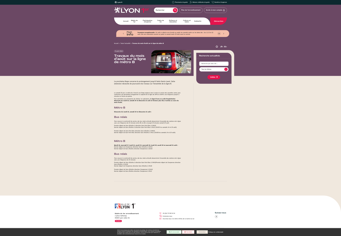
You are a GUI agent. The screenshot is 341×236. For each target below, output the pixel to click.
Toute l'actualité (125, 43)
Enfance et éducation (173, 21)
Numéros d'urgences (220, 2)
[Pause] (219, 33)
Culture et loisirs (187, 21)
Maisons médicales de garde (201, 2)
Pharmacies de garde (181, 2)
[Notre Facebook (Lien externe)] (216, 216)
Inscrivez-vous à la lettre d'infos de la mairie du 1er (178, 218)
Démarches (218, 21)
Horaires (118, 221)
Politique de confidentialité (215, 232)
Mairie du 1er (134, 21)
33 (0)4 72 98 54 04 (169, 213)
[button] (123, 33)
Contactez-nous (167, 216)
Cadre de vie (160, 21)
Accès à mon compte (214, 10)
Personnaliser (202, 232)
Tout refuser (189, 232)
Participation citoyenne (147, 21)
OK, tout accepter (175, 232)
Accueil (125, 21)
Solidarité (197, 21)
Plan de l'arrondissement (191, 10)
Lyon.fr (119, 2)
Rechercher (160, 10)
